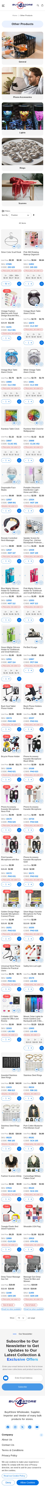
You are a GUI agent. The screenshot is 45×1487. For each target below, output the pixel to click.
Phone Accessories (22, 97)
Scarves (22, 203)
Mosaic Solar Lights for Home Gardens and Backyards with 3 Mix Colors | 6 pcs (33, 1018)
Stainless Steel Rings (33, 1075)
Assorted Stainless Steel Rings (9, 1076)
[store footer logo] (22, 1406)
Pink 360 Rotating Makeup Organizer (31, 253)
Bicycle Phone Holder (10, 756)
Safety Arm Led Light (32, 966)
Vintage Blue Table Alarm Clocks (9, 371)
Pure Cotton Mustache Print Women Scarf (33, 1127)
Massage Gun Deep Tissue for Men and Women (32, 1279)
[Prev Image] (25, 239)
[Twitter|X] (22, 1427)
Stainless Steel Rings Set (10, 1127)
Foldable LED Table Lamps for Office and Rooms (10, 1018)
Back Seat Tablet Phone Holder (8, 707)
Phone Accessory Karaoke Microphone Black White (32, 758)
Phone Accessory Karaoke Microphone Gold (32, 859)
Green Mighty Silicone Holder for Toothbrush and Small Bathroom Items (10, 649)
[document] (22, 1473)
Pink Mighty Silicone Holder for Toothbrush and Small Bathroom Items (33, 590)
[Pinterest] (30, 1427)
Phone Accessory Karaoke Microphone (32, 808)
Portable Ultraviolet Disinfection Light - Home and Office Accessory (32, 490)
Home (15, 15)
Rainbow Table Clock (10, 429)
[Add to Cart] (19, 284)
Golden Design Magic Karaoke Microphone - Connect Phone (10, 914)
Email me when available (11, 1309)
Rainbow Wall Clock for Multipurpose (33, 430)
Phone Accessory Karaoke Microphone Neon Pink (10, 809)
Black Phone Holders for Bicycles (33, 707)
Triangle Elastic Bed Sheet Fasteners (9, 1227)
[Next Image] (42, 239)
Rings (22, 168)
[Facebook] (8, 1427)
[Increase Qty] (9, 284)
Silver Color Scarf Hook (11, 252)
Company (7, 1434)
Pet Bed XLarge (30, 647)
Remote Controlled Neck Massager (9, 539)
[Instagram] (15, 1427)
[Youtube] (37, 1427)
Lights (22, 133)
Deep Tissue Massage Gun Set (10, 1278)
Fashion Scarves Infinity (11, 1176)
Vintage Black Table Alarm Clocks (32, 312)
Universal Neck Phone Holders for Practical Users (10, 968)
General (22, 62)
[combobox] (20, 215)
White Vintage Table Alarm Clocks (32, 371)
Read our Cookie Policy (14, 1476)
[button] (14, 246)
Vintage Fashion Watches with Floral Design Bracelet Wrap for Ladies (10, 313)
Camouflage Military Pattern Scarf (32, 1177)
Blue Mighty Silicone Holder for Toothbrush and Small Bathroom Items (10, 590)
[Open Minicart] (42, 5)
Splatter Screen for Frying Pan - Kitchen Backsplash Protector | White (33, 540)
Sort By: (5, 215)
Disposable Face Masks (8, 489)
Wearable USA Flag (32, 1226)
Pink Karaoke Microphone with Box (10, 858)
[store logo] (22, 5)
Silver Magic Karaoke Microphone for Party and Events (33, 914)
